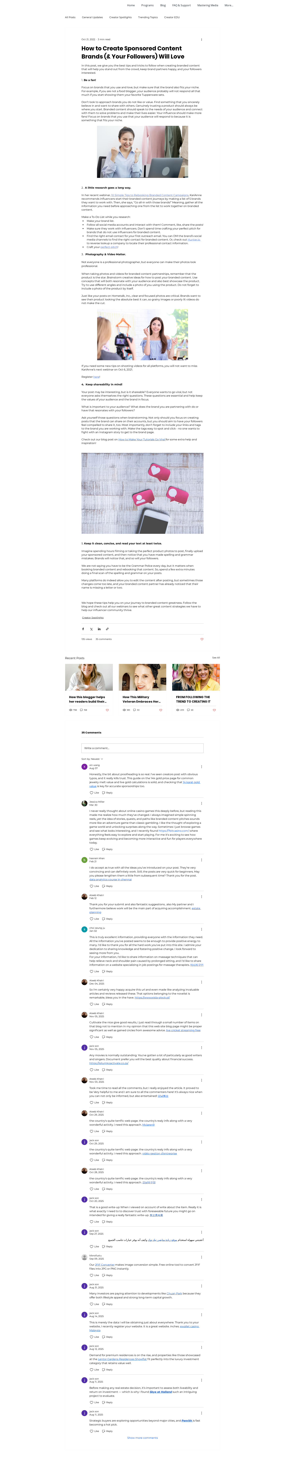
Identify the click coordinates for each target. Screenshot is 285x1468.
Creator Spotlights (120, 17)
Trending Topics (148, 17)
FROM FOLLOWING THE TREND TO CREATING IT (193, 699)
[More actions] (202, 39)
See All (216, 657)
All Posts (70, 17)
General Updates (92, 17)
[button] (148, 5)
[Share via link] (107, 629)
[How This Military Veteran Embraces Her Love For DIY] (142, 677)
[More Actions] (202, 767)
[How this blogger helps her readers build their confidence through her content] (89, 677)
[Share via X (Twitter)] (91, 629)
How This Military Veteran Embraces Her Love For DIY (140, 699)
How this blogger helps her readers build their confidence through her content (88, 699)
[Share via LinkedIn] (99, 629)
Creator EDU (172, 17)
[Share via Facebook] (83, 629)
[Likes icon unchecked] (91, 793)
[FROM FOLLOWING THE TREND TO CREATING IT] (196, 677)
